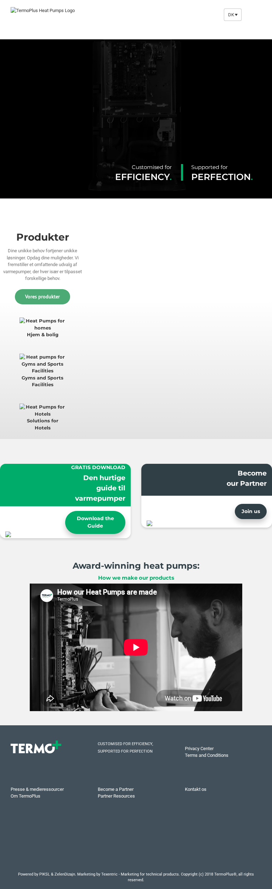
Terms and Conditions (206, 755)
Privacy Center (199, 748)
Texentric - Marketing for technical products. (140, 874)
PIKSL (44, 874)
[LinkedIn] (149, 848)
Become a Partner (116, 789)
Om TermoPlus (25, 796)
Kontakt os (195, 789)
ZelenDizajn (65, 874)
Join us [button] (251, 511)
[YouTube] (136, 848)
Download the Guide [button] (95, 522)
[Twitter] (123, 848)
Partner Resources (116, 796)
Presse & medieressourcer (37, 789)
